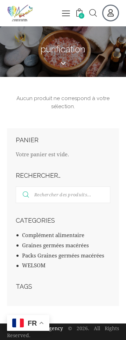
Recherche (21, 195)
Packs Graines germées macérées (63, 255)
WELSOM (34, 265)
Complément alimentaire (53, 234)
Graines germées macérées (55, 245)
